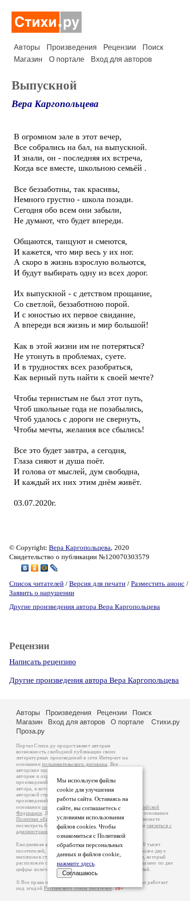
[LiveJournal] (54, 568)
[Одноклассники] (35, 568)
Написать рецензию (42, 661)
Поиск (152, 47)
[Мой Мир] (44, 568)
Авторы (27, 47)
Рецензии (119, 47)
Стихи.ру (165, 722)
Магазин (28, 59)
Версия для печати (97, 583)
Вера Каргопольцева (55, 103)
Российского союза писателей (78, 888)
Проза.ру (30, 731)
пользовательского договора (74, 764)
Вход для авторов (121, 59)
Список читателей (36, 583)
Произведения (72, 47)
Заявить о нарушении (41, 593)
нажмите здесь (76, 863)
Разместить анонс (157, 583)
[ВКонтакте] (25, 568)
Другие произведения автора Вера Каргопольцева (84, 606)
